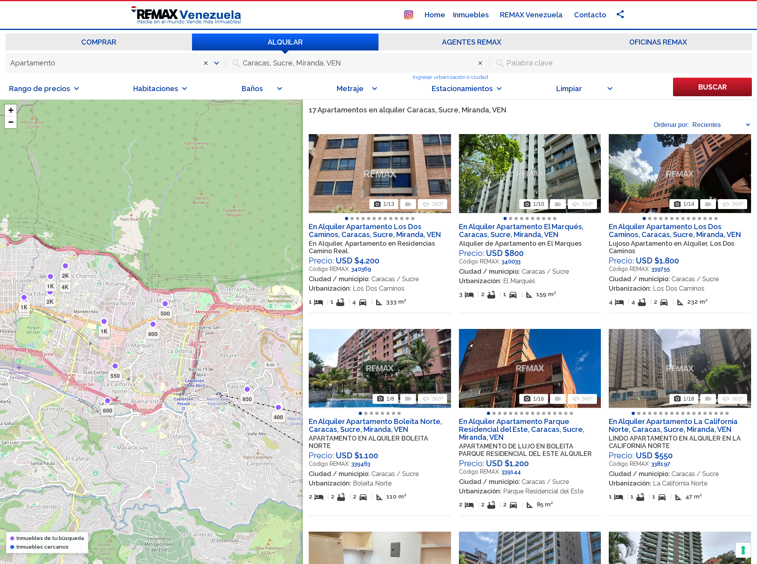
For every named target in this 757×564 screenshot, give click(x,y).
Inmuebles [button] (471, 15)
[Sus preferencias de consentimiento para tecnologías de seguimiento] (743, 550)
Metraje (350, 88)
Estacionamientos (462, 88)
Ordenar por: (671, 124)
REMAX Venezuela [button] (532, 15)
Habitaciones (155, 88)
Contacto (590, 15)
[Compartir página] (409, 14)
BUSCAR (712, 87)
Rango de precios (39, 88)
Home (435, 15)
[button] (11, 110)
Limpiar (569, 88)
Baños (252, 88)
